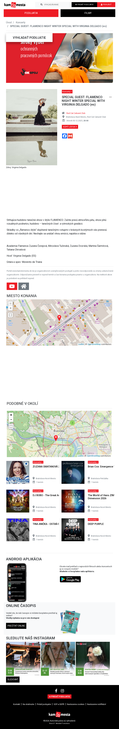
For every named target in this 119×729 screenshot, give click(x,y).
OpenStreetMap (94, 344)
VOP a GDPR (59, 704)
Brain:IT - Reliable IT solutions (59, 723)
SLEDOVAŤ (12, 679)
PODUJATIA (31, 13)
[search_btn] (41, 4)
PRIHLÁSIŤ (107, 5)
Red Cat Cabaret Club (75, 113)
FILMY (88, 13)
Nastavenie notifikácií (96, 704)
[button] (12, 58)
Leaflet (81, 344)
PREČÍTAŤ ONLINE (16, 626)
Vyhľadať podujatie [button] (29, 38)
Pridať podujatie (44, 704)
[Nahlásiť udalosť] (110, 97)
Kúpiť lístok (69, 127)
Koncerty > (67, 91)
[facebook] (56, 691)
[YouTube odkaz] (12, 287)
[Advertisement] (60, 194)
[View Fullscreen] (10, 315)
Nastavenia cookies (75, 704)
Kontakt (16, 704)
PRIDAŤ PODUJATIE (85, 5)
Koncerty (20, 22)
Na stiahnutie (28, 704)
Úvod (9, 22)
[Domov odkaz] (23, 287)
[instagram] (62, 691)
